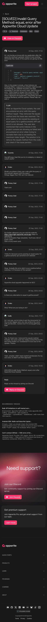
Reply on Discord (16, 390)
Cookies (29, 618)
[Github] (11, 607)
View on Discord (14, 38)
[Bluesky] (31, 607)
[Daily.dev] (27, 607)
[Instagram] (39, 607)
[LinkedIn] (19, 607)
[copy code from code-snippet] (40, 65)
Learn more (10, 523)
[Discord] (7, 607)
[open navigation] (42, 4)
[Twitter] (15, 607)
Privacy (23, 618)
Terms (17, 618)
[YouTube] (23, 607)
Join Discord (14, 497)
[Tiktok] (35, 607)
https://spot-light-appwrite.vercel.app (17, 234)
